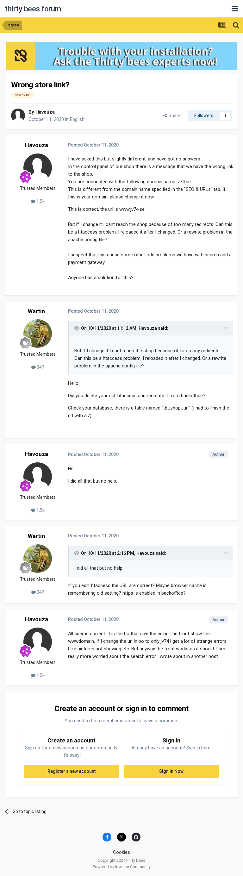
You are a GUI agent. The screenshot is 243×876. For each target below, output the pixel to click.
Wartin (36, 311)
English (77, 119)
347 (40, 367)
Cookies (121, 852)
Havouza (45, 112)
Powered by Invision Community (122, 866)
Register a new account (71, 771)
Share (174, 115)
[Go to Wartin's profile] (37, 333)
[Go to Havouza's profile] (18, 115)
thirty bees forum (33, 8)
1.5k (40, 201)
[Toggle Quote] (77, 328)
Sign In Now (171, 771)
